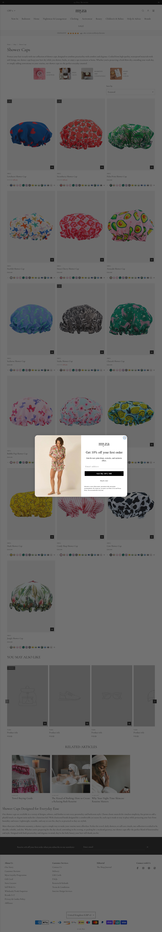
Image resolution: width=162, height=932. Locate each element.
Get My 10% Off (104, 473)
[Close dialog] (124, 437)
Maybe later (104, 481)
